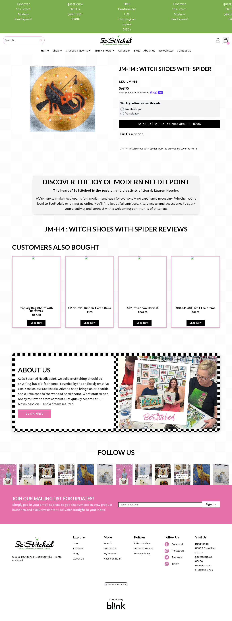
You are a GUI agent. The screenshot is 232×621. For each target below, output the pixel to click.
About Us (78, 558)
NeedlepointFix (112, 558)
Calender (78, 548)
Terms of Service (143, 548)
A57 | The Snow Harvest (142, 308)
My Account (111, 553)
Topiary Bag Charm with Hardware (36, 309)
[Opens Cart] (226, 40)
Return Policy (142, 543)
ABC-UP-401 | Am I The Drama (195, 308)
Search (108, 543)
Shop (76, 543)
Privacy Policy (142, 553)
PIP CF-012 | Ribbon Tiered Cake (89, 308)
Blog (75, 553)
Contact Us (110, 548)
